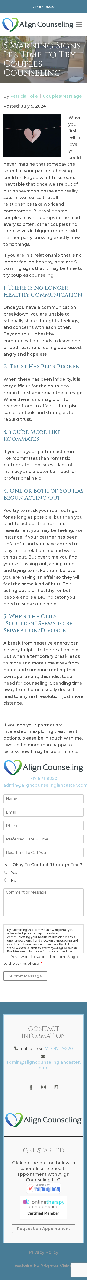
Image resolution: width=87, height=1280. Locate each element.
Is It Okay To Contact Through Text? (42, 864)
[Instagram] (43, 1087)
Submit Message (25, 976)
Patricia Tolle (24, 96)
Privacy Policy (43, 1252)
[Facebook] (31, 1087)
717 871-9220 (43, 778)
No (13, 880)
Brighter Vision (56, 1266)
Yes (14, 872)
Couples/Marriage (62, 96)
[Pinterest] (56, 1087)
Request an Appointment (43, 1228)
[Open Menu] (79, 24)
